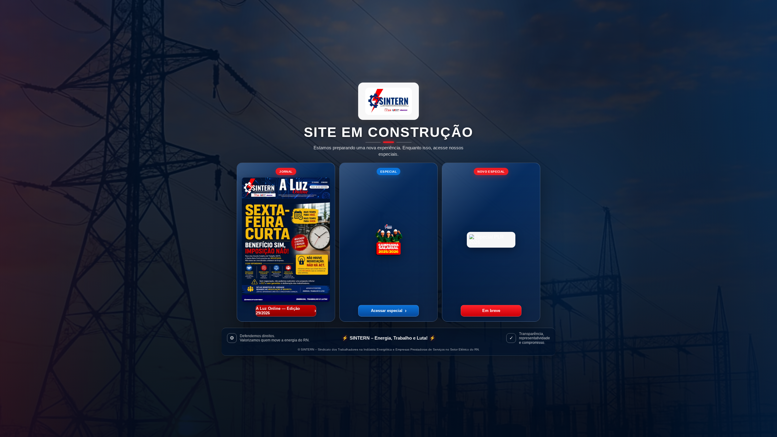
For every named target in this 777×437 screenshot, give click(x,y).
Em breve (491, 310)
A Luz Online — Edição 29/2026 (286, 310)
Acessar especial (388, 310)
